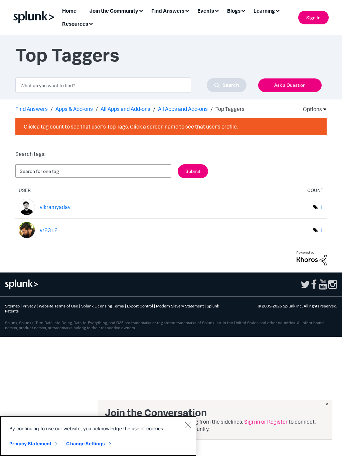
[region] (98, 436)
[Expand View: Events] (216, 10)
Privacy (29, 305)
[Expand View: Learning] (277, 10)
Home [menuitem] (69, 10)
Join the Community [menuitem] (114, 10)
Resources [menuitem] (75, 23)
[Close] (187, 424)
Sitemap (12, 305)
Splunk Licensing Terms (102, 305)
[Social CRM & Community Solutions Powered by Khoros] (312, 257)
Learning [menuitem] (264, 10)
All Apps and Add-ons (125, 108)
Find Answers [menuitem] (167, 10)
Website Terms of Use (58, 305)
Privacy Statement (30, 443)
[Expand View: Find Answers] (187, 10)
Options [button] (310, 109)
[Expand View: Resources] (91, 23)
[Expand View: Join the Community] (141, 10)
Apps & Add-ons (74, 108)
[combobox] (130, 85)
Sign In (313, 17)
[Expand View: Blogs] (243, 10)
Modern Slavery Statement (180, 305)
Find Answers (31, 108)
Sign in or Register (266, 421)
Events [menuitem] (205, 10)
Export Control (140, 305)
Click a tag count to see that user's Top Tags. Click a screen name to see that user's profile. (131, 126)
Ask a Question (290, 85)
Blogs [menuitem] (233, 10)
